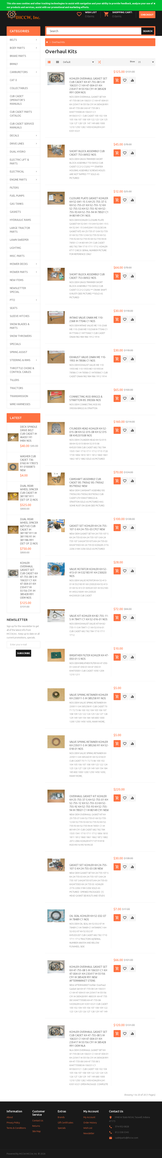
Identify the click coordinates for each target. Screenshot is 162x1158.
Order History (90, 1122)
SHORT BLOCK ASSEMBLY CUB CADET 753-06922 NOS (87, 153)
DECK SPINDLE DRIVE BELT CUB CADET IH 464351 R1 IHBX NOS (28, 433)
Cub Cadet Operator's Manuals (17, 100)
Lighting (15, 247)
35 (139, 62)
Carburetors (19, 72)
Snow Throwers (21, 336)
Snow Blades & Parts (19, 326)
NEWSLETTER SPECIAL (18, 290)
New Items (16, 280)
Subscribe (23, 653)
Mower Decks (19, 263)
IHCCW (22, 1153)
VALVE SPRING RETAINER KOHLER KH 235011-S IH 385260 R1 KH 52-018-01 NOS (89, 745)
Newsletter (88, 1133)
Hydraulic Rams (20, 219)
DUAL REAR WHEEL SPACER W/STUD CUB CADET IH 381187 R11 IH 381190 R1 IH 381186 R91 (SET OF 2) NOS (29, 531)
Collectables (19, 88)
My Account (89, 1117)
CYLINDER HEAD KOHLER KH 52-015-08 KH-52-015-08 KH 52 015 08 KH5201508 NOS (88, 432)
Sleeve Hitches (19, 316)
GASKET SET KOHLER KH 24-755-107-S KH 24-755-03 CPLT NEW (88, 527)
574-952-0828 (122, 1126)
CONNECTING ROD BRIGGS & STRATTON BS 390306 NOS (85, 398)
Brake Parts (18, 55)
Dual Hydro (17, 151)
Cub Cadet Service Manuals (22, 125)
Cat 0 (13, 80)
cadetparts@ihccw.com (126, 1138)
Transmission (19, 396)
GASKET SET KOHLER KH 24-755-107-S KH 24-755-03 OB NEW (88, 867)
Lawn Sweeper (19, 239)
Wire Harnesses (20, 404)
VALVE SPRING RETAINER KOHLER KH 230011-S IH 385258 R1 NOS (88, 696)
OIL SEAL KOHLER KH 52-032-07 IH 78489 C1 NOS (87, 917)
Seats (13, 308)
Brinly (14, 64)
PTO (12, 300)
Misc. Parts (17, 255)
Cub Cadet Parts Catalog (21, 113)
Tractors (16, 388)
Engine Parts (18, 179)
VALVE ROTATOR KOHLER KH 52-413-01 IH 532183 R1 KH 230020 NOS (88, 572)
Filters (14, 187)
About (10, 1117)
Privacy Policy (13, 1122)
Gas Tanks (16, 203)
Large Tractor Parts (20, 229)
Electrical (17, 171)
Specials (15, 344)
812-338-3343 (122, 1132)
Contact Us (37, 1120)
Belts (13, 39)
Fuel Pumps (17, 195)
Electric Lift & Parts (19, 161)
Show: (132, 61)
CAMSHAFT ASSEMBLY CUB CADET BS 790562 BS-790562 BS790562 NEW (86, 482)
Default (66, 62)
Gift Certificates (65, 1122)
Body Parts (17, 47)
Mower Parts (19, 272)
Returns (36, 1126)
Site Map (36, 1131)
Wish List (87, 1128)
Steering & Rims (20, 360)
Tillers (14, 380)
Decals (14, 135)
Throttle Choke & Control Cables (22, 370)
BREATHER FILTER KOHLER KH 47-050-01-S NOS (89, 657)
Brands (61, 1117)
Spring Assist (18, 352)
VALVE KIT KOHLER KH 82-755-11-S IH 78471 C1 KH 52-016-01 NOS (89, 617)
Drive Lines (17, 143)
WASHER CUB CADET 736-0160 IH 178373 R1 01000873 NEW (29, 463)
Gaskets (15, 211)
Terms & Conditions (16, 1128)
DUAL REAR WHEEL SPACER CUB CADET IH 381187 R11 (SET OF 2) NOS (29, 492)
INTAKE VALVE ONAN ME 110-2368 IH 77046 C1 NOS (86, 319)
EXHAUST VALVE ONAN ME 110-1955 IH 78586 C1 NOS (87, 359)
